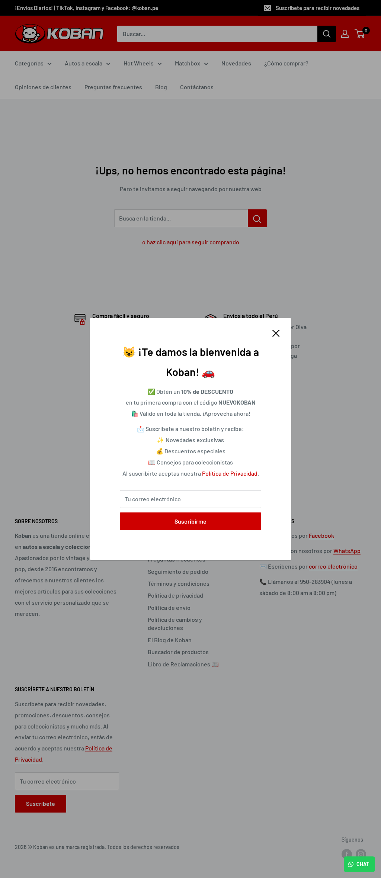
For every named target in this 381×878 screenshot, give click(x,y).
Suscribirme (190, 521)
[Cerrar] (276, 332)
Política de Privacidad (229, 473)
